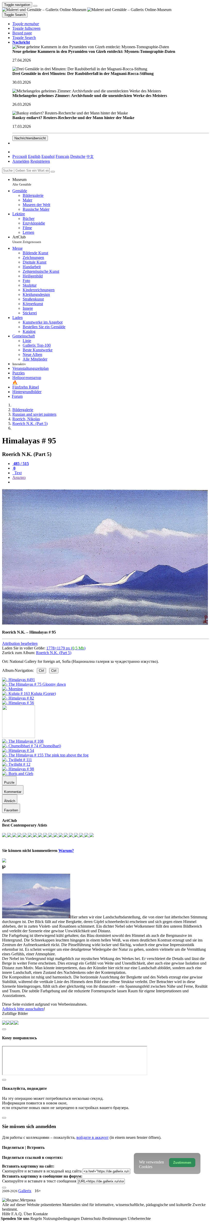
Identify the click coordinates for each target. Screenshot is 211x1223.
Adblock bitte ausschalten (23, 1009)
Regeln (36, 1218)
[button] (25, 24)
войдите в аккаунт (92, 1137)
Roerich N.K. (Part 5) (53, 653)
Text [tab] (17, 473)
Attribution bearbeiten (20, 643)
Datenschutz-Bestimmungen (104, 1218)
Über (28, 1214)
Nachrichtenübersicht (30, 138)
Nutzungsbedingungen (62, 1218)
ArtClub (26, 239)
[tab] (20, 463)
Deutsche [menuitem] (77, 156)
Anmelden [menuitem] (20, 161)
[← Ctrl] (18, 703)
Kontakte (40, 1214)
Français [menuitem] (62, 156)
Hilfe (6, 1214)
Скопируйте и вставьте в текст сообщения (39, 1181)
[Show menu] (35, 6)
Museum (21, 181)
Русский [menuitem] (19, 156)
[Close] (53, 171)
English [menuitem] (34, 156)
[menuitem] (90, 156)
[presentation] (110, 482)
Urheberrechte (139, 1218)
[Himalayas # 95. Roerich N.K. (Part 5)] (105, 623)
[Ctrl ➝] (22, 741)
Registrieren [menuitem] (40, 161)
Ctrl (41, 671)
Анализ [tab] (18, 477)
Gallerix (24, 1191)
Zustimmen (182, 1162)
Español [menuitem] (48, 156)
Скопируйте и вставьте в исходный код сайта (42, 1171)
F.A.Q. (17, 1214)
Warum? (66, 850)
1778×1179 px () (65, 648)
